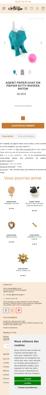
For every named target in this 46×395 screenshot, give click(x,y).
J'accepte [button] (27, 379)
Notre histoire (8, 359)
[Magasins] (26, 8)
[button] (41, 42)
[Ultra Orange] (15, 8)
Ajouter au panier (23, 126)
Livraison (6, 375)
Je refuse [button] (27, 383)
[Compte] (37, 8)
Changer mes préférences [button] (27, 387)
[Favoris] (32, 8)
